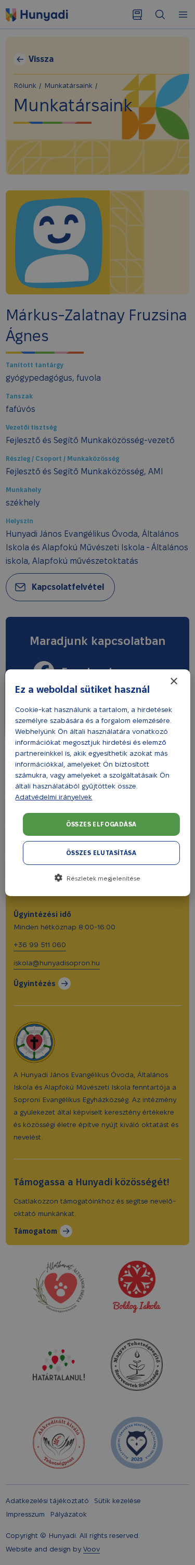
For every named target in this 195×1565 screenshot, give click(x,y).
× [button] (173, 682)
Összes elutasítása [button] (101, 852)
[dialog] (97, 782)
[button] (97, 878)
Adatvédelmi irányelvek (53, 797)
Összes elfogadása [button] (101, 824)
